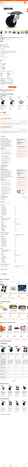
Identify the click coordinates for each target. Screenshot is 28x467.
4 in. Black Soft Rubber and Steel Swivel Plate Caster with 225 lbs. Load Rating (24, 410)
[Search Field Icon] (25, 2)
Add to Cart (4, 298)
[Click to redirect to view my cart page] (26, 2)
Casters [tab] (6, 281)
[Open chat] (27, 10)
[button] (14, 136)
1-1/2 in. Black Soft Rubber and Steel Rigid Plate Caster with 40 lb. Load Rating (17, 410)
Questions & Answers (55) (9, 39)
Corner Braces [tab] (25, 281)
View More (14, 380)
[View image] (1, 32)
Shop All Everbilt (19, 171)
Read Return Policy (4, 91)
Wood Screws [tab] (19, 281)
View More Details (3, 53)
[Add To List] (25, 36)
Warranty (19, 143)
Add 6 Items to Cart (4, 114)
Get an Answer (24, 121)
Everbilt (2, 406)
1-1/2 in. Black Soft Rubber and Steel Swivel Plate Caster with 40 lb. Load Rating (3, 410)
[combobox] (13, 2)
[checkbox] (9, 96)
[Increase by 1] (7, 87)
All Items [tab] (1, 281)
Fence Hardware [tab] (12, 281)
